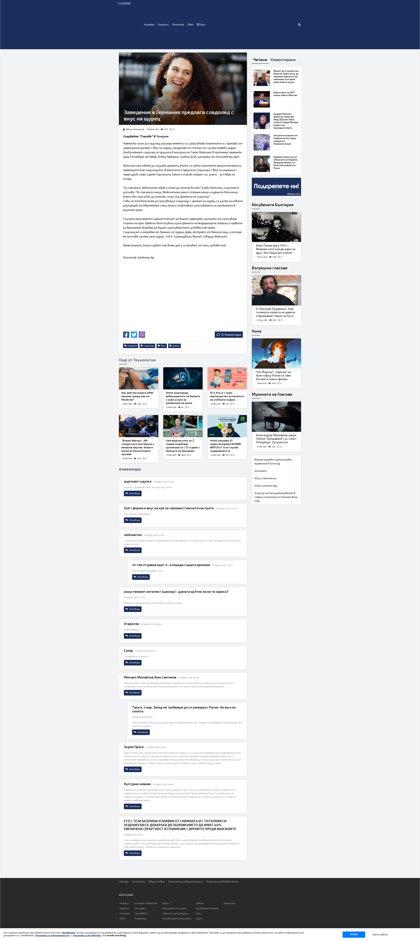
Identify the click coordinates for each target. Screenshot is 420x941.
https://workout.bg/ (265, 486)
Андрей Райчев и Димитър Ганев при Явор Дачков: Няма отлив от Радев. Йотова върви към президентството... (285, 121)
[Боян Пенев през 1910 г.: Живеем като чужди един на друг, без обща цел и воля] (276, 227)
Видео (165, 903)
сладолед (148, 345)
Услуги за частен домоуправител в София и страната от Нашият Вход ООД (276, 497)
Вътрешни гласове (269, 267)
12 (174, 129)
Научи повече (380, 934)
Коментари (141, 918)
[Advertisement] (252, 25)
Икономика (140, 908)
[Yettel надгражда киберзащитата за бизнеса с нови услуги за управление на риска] (183, 378)
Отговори (134, 493)
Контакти (138, 881)
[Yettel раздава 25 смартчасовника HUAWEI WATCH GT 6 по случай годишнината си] (227, 426)
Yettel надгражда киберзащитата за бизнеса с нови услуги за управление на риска (183, 397)
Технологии (229, 903)
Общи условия (156, 881)
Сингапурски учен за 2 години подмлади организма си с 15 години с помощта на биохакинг (183, 445)
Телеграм (162, 136)
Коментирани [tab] (283, 59)
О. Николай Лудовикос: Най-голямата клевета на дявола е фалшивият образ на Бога (275, 312)
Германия (132, 345)
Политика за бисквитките (222, 881)
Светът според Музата (175, 913)
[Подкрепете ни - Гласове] (276, 187)
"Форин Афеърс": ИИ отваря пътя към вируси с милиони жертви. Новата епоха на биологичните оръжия (137, 447)
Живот (199, 903)
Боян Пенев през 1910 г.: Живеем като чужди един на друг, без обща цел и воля (275, 249)
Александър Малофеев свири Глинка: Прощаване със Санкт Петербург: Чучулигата (276, 438)
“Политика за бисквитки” (87, 935)
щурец (175, 345)
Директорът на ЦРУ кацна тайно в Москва (285, 93)
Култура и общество (146, 903)
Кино (257, 331)
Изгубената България (273, 204)
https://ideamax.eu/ (265, 478)
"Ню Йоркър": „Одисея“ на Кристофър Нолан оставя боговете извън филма (273, 375)
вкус (163, 345)
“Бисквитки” (68, 932)
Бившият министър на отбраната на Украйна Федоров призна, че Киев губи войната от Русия (285, 162)
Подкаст (163, 24)
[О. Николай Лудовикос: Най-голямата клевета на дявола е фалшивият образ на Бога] (276, 290)
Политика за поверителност (185, 881)
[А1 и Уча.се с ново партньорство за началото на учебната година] (227, 378)
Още (202, 24)
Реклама (124, 881)
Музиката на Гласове (272, 394)
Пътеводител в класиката (176, 918)
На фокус (149, 24)
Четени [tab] (260, 59)
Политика (178, 24)
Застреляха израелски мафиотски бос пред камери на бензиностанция (285, 139)
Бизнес (199, 918)
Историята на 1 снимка (174, 908)
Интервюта (141, 913)
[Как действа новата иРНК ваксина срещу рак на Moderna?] (138, 378)
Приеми (354, 934)
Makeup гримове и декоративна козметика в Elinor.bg (273, 461)
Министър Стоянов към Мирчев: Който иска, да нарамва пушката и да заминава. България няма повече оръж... (286, 76)
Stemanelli (260, 471)
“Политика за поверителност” (52, 935)
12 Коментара (231, 334)
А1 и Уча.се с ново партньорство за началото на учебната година (227, 396)
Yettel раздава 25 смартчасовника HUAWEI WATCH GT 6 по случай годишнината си (225, 445)
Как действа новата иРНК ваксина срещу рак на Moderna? (137, 396)
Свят (190, 24)
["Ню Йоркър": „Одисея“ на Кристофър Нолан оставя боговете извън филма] (276, 353)
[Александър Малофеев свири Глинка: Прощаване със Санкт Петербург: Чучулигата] (276, 417)
